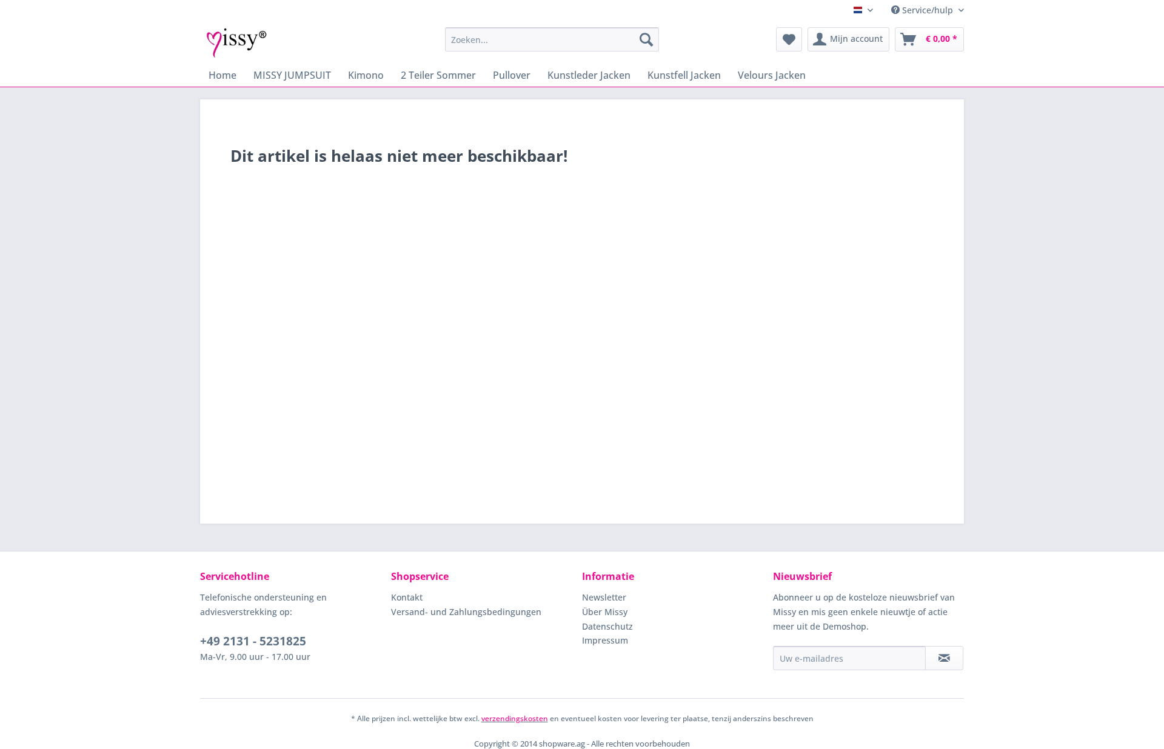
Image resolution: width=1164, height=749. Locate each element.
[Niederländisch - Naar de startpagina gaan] (236, 42)
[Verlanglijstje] (789, 39)
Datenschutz (607, 626)
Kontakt (407, 597)
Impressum (605, 640)
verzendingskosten (514, 718)
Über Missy (604, 612)
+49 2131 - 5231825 (253, 641)
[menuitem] (552, 39)
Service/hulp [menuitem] (927, 10)
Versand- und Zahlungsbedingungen (466, 612)
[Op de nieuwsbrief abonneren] (944, 658)
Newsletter (604, 597)
